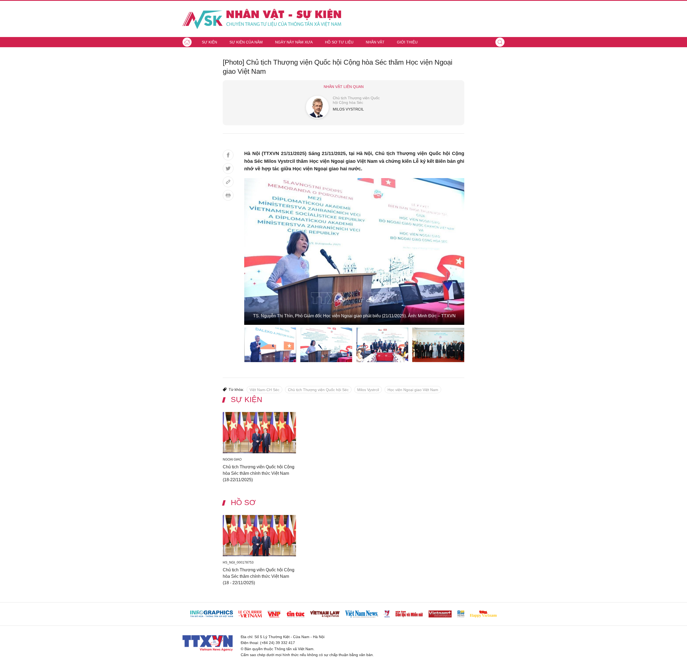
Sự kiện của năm (246, 42)
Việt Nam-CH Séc (264, 390)
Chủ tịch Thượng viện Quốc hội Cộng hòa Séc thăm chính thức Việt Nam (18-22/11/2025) (258, 473)
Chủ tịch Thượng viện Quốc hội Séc (318, 390)
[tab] (270, 345)
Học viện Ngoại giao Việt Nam (413, 390)
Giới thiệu (407, 42)
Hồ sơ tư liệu (339, 42)
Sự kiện (209, 42)
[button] (500, 42)
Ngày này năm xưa (294, 42)
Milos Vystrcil (368, 390)
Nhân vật (375, 42)
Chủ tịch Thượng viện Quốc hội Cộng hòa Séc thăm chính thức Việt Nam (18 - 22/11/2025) (258, 576)
